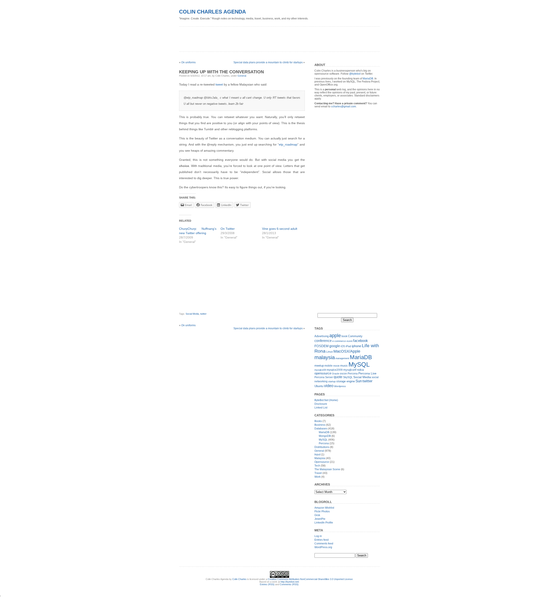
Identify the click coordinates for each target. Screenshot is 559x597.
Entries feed (321, 539)
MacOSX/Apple (346, 351)
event (349, 341)
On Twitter (228, 228)
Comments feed (323, 543)
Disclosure (320, 403)
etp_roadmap (288, 144)
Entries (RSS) (267, 584)
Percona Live (367, 373)
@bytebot (355, 73)
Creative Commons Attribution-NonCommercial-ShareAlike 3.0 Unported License (310, 579)
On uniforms (188, 62)
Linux (329, 351)
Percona (353, 373)
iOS (343, 346)
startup (332, 381)
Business (319, 424)
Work (317, 476)
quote (338, 377)
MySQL (359, 364)
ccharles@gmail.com (343, 106)
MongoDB (325, 435)
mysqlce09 (320, 370)
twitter (203, 313)
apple (335, 335)
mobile (328, 365)
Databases (320, 428)
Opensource (321, 461)
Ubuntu (318, 386)
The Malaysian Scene (327, 469)
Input (317, 454)
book (344, 336)
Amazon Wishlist (324, 507)
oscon (343, 373)
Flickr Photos (322, 511)
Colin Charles (239, 579)
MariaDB (368, 78)
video (328, 385)
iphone (356, 346)
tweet (219, 84)
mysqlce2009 (335, 369)
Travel (318, 473)
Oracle (335, 373)
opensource (322, 373)
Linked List (320, 407)
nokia (360, 369)
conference (323, 341)
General (242, 75)
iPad (348, 346)
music (344, 365)
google (334, 346)
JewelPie (319, 518)
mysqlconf (349, 369)
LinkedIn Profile (323, 522)
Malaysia (319, 458)
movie (336, 365)
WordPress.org (323, 547)
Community (355, 336)
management (342, 358)
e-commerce (339, 341)
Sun (358, 381)
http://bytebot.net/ (290, 581)
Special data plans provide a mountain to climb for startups (268, 62)
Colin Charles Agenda (212, 12)
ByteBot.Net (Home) (326, 400)
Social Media (192, 313)
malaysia (324, 357)
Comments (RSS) (289, 584)
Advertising (321, 336)
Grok (317, 515)
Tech (317, 465)
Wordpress (340, 386)
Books (318, 421)
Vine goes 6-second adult (279, 228)
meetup (319, 365)
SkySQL (348, 377)
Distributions (321, 447)
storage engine (345, 381)
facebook (360, 340)
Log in (318, 536)
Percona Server (323, 377)
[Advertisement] (258, 37)
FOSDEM (321, 346)
